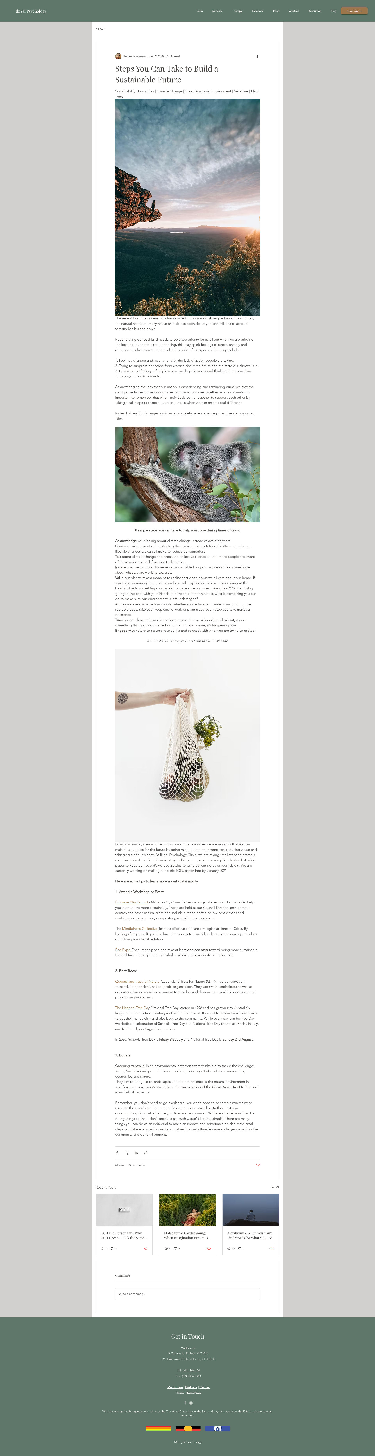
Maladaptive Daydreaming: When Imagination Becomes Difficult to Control (186, 1235)
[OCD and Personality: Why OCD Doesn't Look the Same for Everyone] (124, 1210)
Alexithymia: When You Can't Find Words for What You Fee (249, 1235)
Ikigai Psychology (31, 10)
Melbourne (175, 1387)
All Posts (101, 29)
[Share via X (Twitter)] (127, 1153)
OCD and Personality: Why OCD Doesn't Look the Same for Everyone (123, 1235)
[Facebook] (185, 1403)
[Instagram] (191, 1403)
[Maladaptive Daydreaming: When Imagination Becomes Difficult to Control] (187, 1210)
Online (205, 1387)
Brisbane (191, 1387)
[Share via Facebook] (117, 1153)
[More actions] (257, 56)
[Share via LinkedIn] (136, 1153)
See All (275, 1187)
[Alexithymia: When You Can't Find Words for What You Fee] (251, 1210)
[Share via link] (146, 1153)
